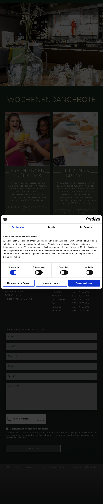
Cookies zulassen (84, 283)
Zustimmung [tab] (18, 227)
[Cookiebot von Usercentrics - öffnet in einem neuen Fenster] (88, 219)
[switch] (39, 272)
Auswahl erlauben (51, 283)
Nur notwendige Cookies (18, 283)
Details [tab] (51, 227)
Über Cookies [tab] (85, 227)
